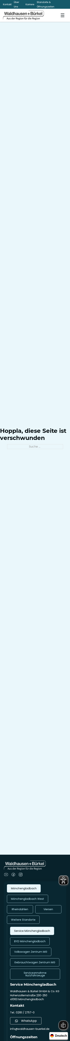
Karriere (30, 4)
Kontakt (7, 4)
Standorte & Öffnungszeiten (45, 4)
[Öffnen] (62, 15)
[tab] (24, 888)
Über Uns (16, 4)
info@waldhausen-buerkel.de (29, 1029)
